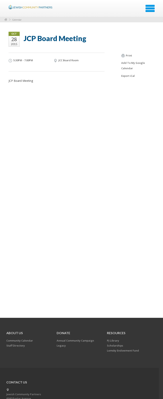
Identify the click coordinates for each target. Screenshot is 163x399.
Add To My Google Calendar (133, 65)
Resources (116, 333)
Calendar (17, 19)
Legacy (61, 345)
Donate (63, 333)
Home (5, 19)
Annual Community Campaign (75, 340)
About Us (14, 333)
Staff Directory (15, 345)
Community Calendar (19, 340)
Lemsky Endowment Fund (123, 350)
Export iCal (128, 76)
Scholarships (115, 345)
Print (129, 55)
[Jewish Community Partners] (31, 10)
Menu (150, 8)
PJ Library (113, 340)
